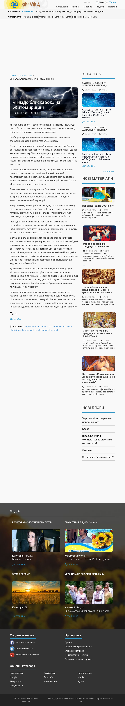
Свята (68, 17)
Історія (52, 12)
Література (78, 12)
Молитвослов (90, 12)
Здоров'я (61, 12)
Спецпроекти (16, 685)
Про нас (69, 642)
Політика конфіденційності (78, 646)
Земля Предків (21, 574)
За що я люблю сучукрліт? (98, 457)
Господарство (41, 12)
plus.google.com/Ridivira (27, 654)
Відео (28, 607)
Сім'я (95, 17)
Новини (75, 6)
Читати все (108, 171)
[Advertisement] (62, 46)
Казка (85, 428)
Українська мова (31, 17)
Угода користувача (74, 650)
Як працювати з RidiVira (76, 654)
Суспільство (28, 12)
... (98, 217)
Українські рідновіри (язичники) (85, 574)
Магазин (112, 6)
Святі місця (59, 17)
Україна (17, 319)
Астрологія (62, 6)
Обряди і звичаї (46, 17)
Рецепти (100, 6)
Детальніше (88, 121)
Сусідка (87, 450)
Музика (29, 555)
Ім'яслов (87, 6)
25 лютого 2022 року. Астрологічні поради (94, 84)
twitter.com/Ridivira (24, 648)
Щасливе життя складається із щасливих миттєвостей (97, 439)
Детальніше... (19, 564)
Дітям (101, 12)
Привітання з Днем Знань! (81, 522)
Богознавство (14, 12)
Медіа (69, 12)
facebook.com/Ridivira (26, 642)
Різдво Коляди (16, 17)
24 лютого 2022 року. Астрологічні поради (94, 128)
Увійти (112, 2)
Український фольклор (82, 17)
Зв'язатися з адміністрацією (79, 659)
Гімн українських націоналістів (32, 522)
